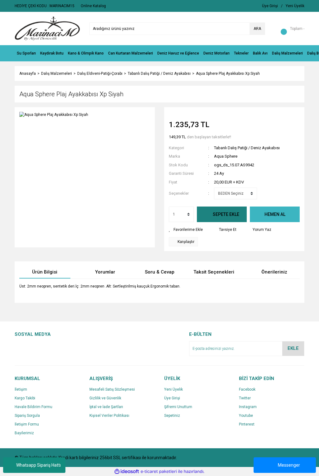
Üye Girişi (172, 398)
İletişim (21, 389)
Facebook (247, 389)
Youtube (246, 415)
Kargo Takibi (25, 398)
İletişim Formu (27, 424)
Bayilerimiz (24, 433)
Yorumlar (105, 272)
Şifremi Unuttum (178, 407)
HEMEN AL (274, 214)
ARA (257, 28)
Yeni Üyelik (173, 389)
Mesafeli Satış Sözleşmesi (112, 389)
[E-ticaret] (158, 471)
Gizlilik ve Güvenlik (105, 398)
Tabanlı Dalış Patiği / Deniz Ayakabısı (247, 147)
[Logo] (47, 28)
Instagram (248, 407)
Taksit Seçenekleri (213, 272)
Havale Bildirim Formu (33, 407)
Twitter (245, 398)
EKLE (293, 348)
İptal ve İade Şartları (106, 407)
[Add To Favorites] (186, 229)
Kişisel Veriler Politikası (109, 415)
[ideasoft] (126, 472)
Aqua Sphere (225, 156)
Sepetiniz (172, 415)
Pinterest (247, 424)
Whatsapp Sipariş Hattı (38, 465)
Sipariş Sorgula (27, 415)
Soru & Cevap (159, 272)
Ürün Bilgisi (44, 272)
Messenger (289, 465)
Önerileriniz (274, 272)
